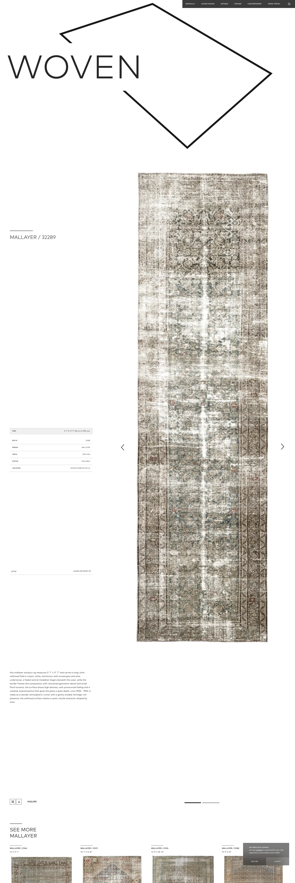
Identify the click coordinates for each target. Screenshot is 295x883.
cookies (259, 850)
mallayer (86, 447)
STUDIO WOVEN (207, 4)
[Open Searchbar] (289, 4)
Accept (277, 861)
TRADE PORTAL (274, 4)
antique (224, 4)
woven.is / (190, 4)
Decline (254, 861)
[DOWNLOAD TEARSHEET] (19, 801)
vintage (238, 4)
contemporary (255, 4)
